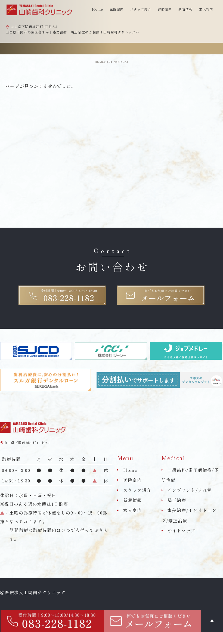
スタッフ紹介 (137, 490)
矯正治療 (177, 500)
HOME (99, 61)
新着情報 (185, 9)
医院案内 (132, 480)
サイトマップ (182, 530)
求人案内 (206, 9)
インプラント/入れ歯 (190, 490)
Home (97, 9)
